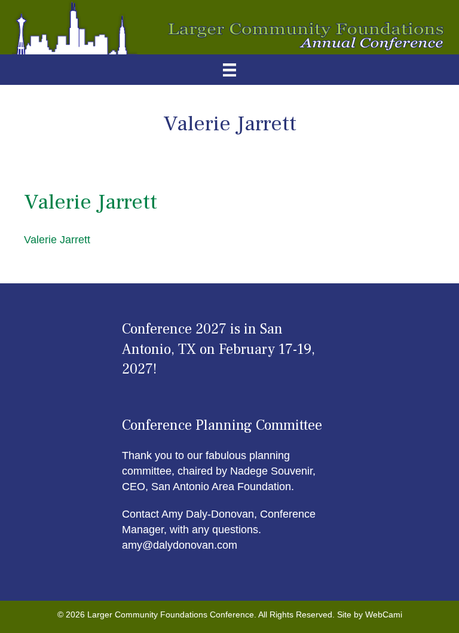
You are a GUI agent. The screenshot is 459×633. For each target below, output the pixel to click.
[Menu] (229, 70)
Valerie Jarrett (57, 240)
